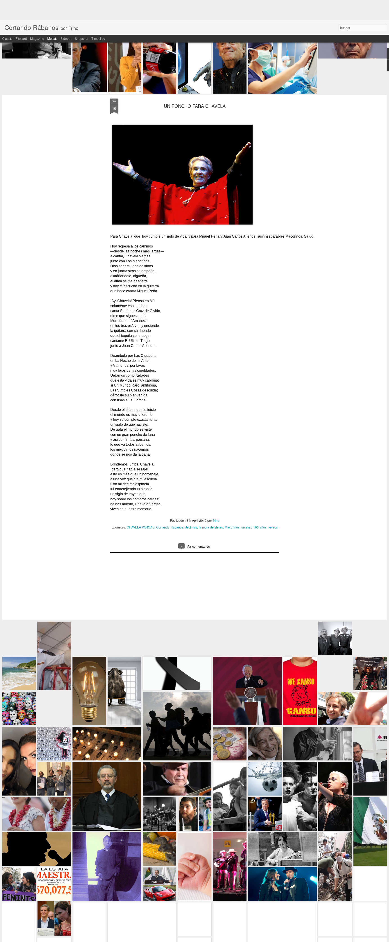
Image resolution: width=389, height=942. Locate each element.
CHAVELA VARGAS (140, 507)
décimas (191, 507)
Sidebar (66, 18)
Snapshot (81, 18)
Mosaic (52, 18)
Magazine (37, 18)
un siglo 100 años (253, 507)
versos (273, 507)
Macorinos (231, 507)
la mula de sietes (211, 507)
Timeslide (98, 18)
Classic (7, 18)
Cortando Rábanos (169, 507)
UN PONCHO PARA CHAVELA (194, 86)
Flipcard (21, 18)
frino (216, 500)
